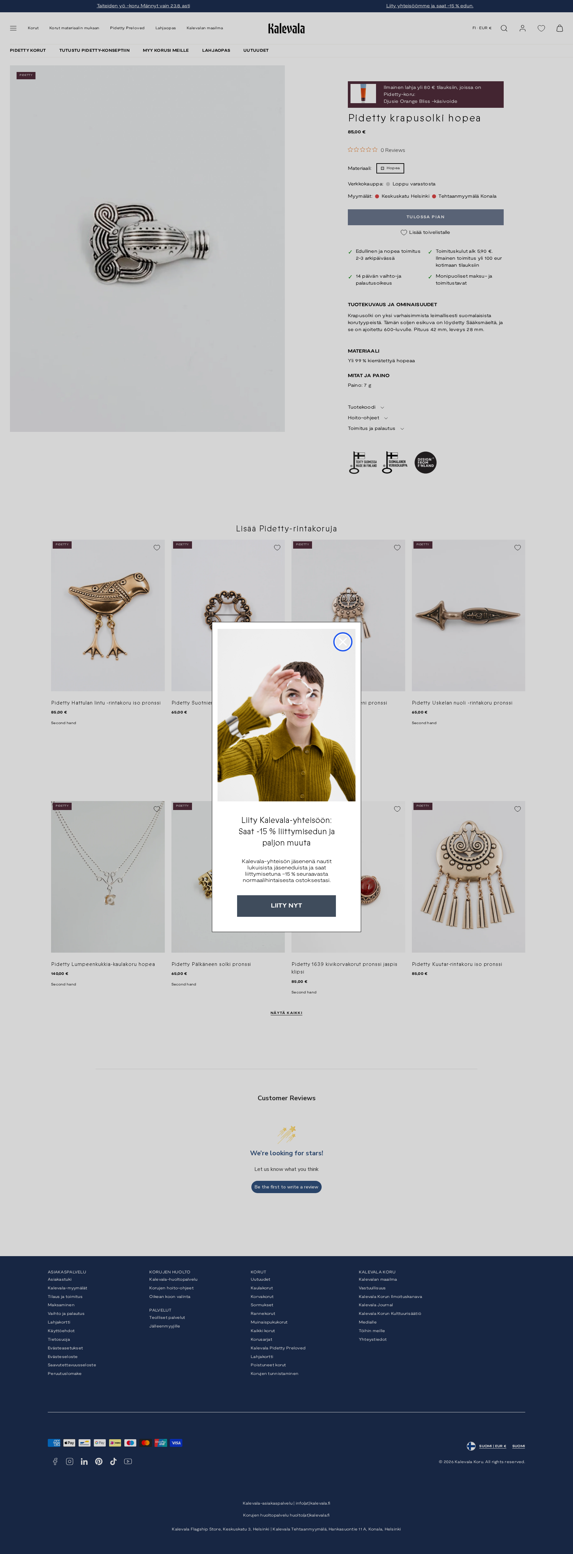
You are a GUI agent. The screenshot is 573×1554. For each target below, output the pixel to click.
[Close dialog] (343, 642)
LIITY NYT (286, 906)
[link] (286, 715)
